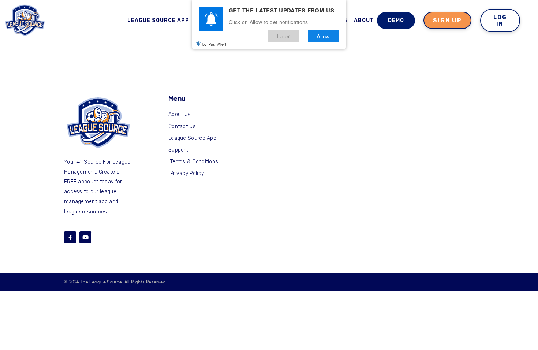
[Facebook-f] (70, 237)
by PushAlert (214, 44)
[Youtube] (85, 237)
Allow (323, 36)
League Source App (158, 20)
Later (283, 36)
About (364, 20)
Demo (396, 20)
